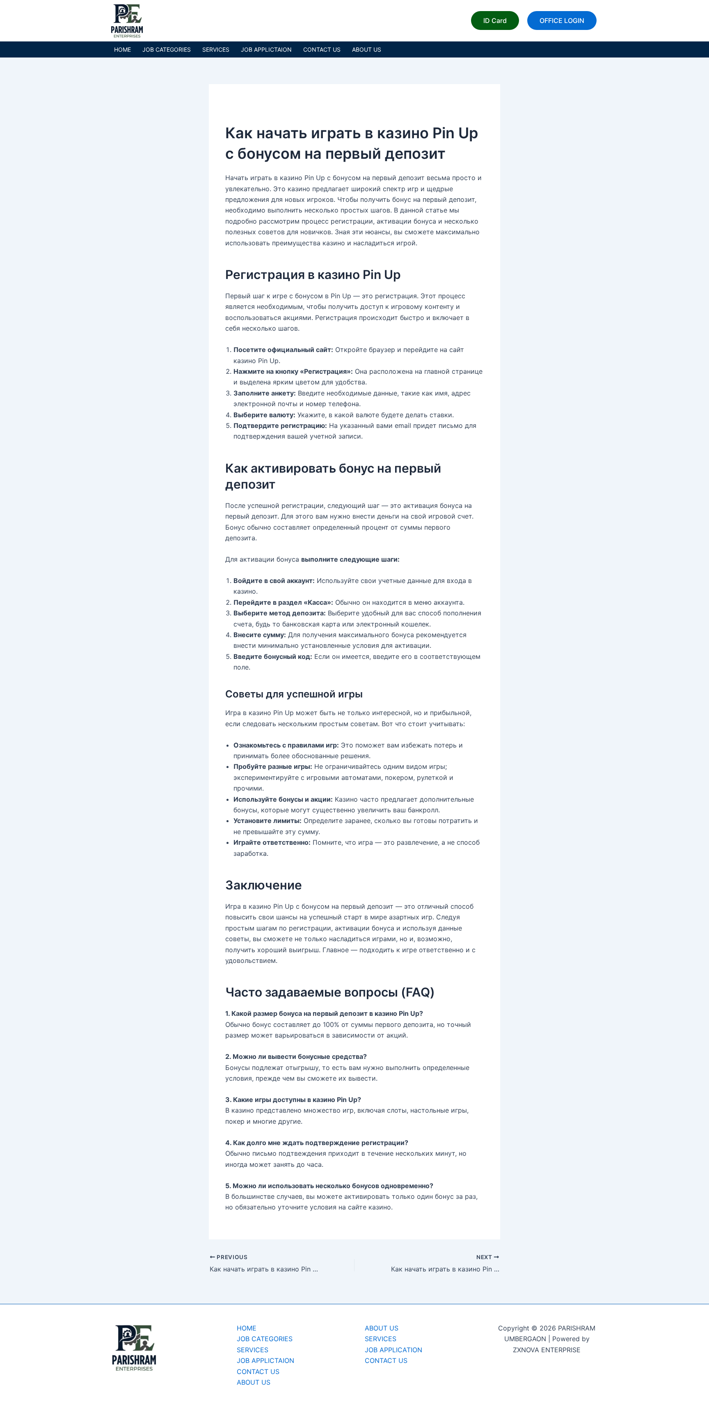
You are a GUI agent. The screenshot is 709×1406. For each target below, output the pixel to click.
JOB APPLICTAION (266, 49)
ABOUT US (366, 49)
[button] (495, 20)
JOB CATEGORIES (166, 49)
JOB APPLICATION (393, 1350)
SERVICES (215, 49)
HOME (122, 49)
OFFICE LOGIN (562, 20)
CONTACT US (322, 49)
